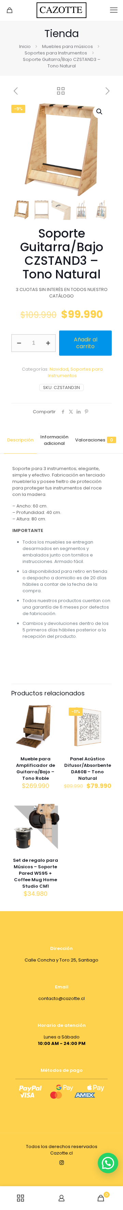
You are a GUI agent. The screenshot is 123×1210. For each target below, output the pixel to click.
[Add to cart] (51, 710)
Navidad (59, 369)
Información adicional (54, 440)
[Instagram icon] (61, 1162)
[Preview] (51, 730)
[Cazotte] (61, 10)
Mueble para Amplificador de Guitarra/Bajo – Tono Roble (35, 768)
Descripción (20, 440)
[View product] (51, 720)
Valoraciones (94, 440)
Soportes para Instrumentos (56, 53)
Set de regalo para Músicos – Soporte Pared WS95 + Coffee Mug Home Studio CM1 (35, 873)
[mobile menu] (114, 10)
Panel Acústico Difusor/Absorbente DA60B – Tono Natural (87, 768)
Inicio (25, 46)
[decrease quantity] (19, 343)
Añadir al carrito (85, 343)
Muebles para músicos (67, 46)
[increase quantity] (48, 343)
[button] (100, 111)
